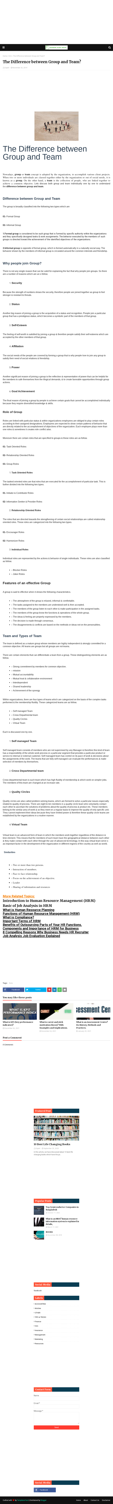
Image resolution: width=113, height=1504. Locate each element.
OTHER (37, 1313)
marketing (39, 1339)
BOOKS (49, 1232)
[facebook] (45, 1490)
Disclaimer (106, 1500)
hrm (10, 56)
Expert (7, 68)
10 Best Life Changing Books (52, 1144)
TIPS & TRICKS (40, 1317)
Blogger (43, 1500)
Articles (38, 1308)
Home (5, 56)
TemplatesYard (23, 1500)
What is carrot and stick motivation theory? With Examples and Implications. (54, 1025)
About (86, 1500)
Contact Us (95, 1500)
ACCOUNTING (40, 1304)
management (40, 1335)
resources (39, 1344)
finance (38, 1322)
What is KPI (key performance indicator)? (18, 1023)
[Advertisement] (56, 22)
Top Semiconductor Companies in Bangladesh (62, 1208)
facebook (38, 1291)
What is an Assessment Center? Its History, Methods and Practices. (92, 1025)
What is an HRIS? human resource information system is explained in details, (62, 1221)
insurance (39, 1330)
